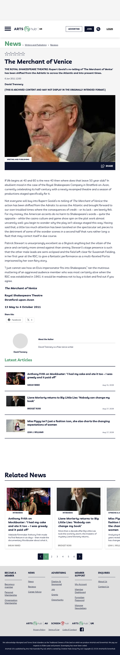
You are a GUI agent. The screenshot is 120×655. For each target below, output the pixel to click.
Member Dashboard (80, 591)
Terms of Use (53, 629)
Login (110, 29)
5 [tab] (68, 556)
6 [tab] (74, 556)
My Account (81, 584)
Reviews (54, 44)
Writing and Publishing (36, 44)
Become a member (9, 585)
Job (53, 589)
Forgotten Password (79, 599)
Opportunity (57, 599)
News (31, 581)
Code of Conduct (69, 629)
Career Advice (34, 591)
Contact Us (103, 586)
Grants (54, 594)
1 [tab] (46, 556)
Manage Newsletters (80, 607)
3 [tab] (57, 556)
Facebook (82, 629)
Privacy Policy (39, 629)
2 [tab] (51, 556)
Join (89, 29)
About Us (102, 581)
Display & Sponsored (56, 583)
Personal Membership (11, 593)
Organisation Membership (11, 601)
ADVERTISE (74, 29)
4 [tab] (62, 556)
